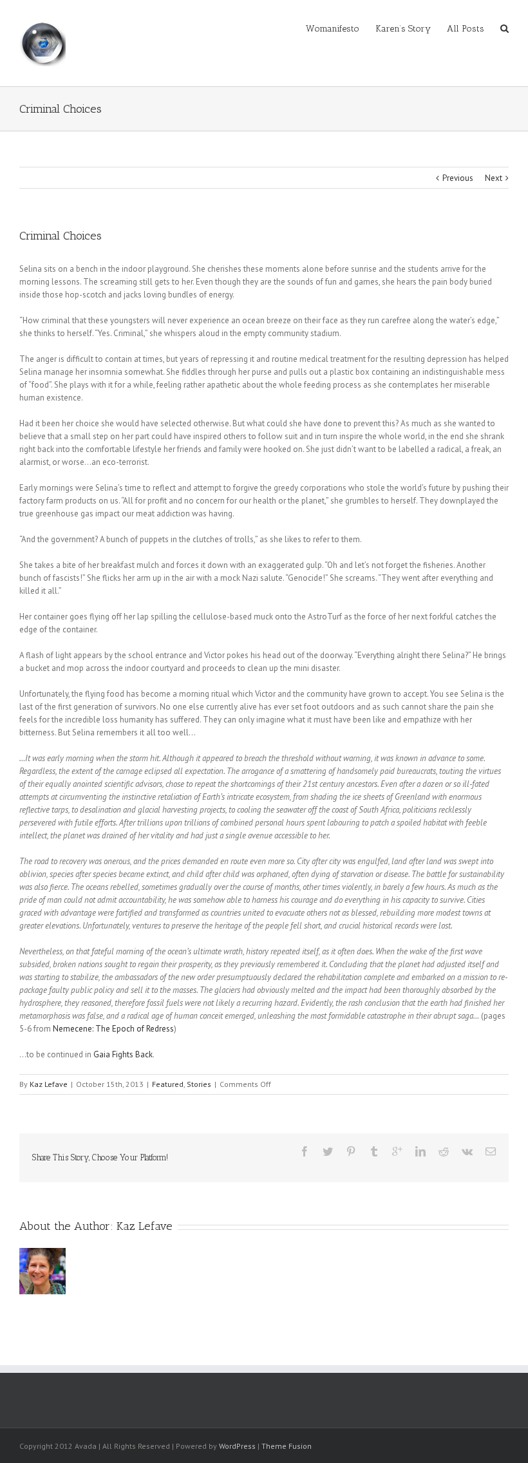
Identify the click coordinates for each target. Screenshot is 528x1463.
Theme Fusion (286, 1446)
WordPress (237, 1446)
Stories (199, 1084)
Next (493, 178)
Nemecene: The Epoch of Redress (113, 1028)
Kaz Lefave (49, 1084)
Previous (457, 178)
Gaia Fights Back (123, 1054)
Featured (168, 1084)
